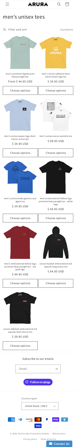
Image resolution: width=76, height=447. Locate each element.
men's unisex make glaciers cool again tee (20, 200)
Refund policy (59, 433)
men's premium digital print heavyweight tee (20, 75)
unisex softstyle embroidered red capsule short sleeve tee (20, 330)
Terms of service (48, 439)
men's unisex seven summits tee (55, 136)
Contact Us (61, 443)
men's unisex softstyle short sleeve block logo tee (56, 75)
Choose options (20, 90)
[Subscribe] (56, 369)
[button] (7, 4)
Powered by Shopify (39, 433)
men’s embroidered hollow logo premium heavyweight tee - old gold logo (20, 266)
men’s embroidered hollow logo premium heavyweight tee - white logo (56, 201)
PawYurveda (24, 433)
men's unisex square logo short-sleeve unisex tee (20, 137)
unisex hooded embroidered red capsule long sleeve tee (55, 265)
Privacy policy (30, 439)
